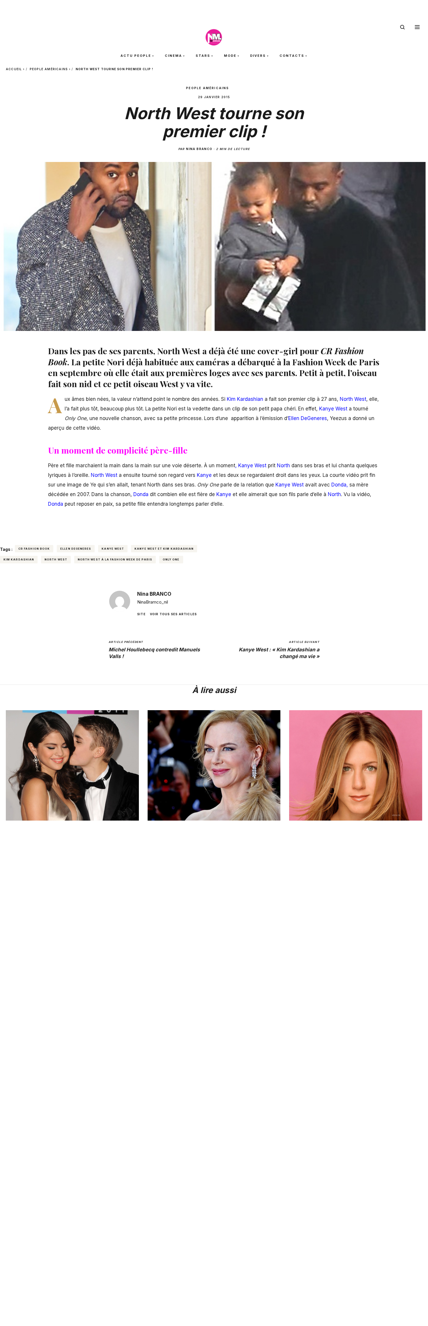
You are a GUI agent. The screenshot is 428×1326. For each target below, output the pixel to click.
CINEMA (173, 56)
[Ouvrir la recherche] (402, 27)
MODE (230, 56)
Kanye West (113, 548)
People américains (49, 69)
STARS (203, 56)
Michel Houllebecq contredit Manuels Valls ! (154, 649)
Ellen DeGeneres (75, 548)
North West (56, 559)
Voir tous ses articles (173, 614)
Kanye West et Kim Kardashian (164, 548)
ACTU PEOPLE (136, 56)
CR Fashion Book (34, 548)
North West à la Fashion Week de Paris (115, 559)
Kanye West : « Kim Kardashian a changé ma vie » (279, 649)
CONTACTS (292, 56)
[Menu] (417, 27)
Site (141, 614)
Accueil (14, 69)
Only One (171, 559)
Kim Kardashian (18, 559)
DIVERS (258, 56)
